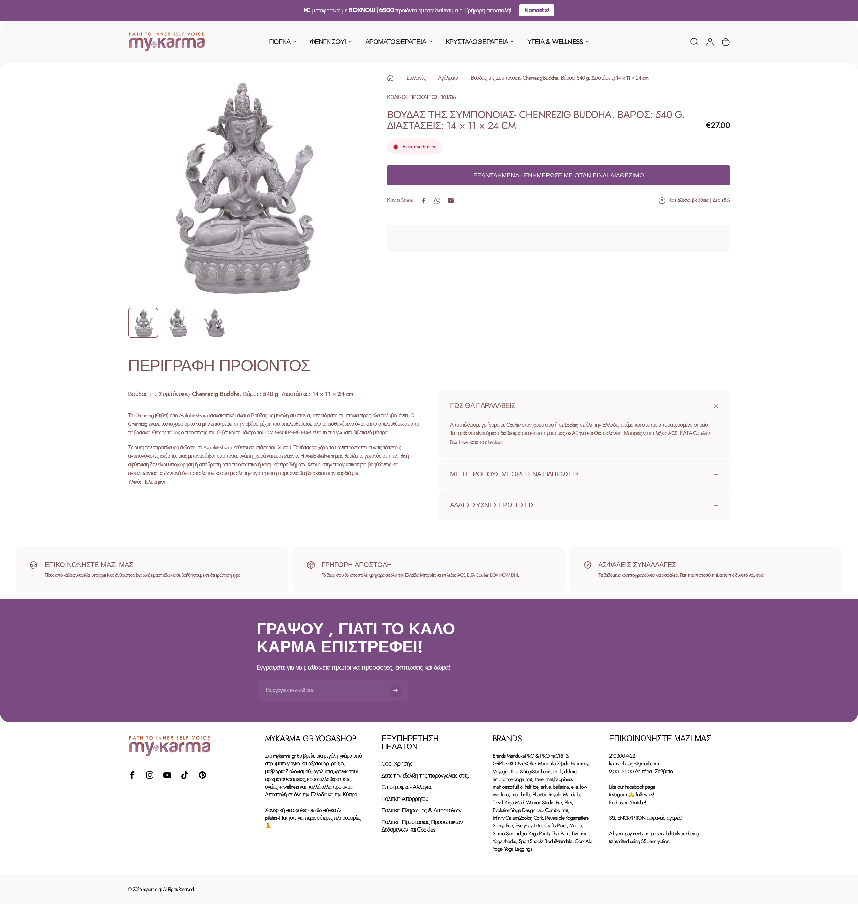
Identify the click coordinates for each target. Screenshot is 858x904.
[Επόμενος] (339, 204)
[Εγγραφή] (395, 690)
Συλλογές (415, 78)
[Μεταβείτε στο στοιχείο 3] (215, 323)
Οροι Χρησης (396, 764)
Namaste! (536, 10)
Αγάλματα (448, 78)
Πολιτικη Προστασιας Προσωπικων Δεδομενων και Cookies (422, 826)
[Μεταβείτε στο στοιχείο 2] (179, 323)
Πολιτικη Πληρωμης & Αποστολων (421, 810)
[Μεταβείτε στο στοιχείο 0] (143, 323)
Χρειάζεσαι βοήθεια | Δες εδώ (699, 201)
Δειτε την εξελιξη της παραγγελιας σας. (425, 776)
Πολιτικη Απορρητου (404, 799)
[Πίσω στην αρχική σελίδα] (390, 77)
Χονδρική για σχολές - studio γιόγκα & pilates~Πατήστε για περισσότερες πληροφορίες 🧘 (313, 818)
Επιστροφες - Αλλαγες (406, 787)
